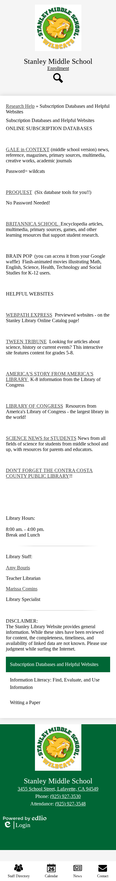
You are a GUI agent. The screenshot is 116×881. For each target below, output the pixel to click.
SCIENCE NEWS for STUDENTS (41, 438)
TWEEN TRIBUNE (26, 341)
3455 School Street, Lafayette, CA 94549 (58, 788)
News (77, 876)
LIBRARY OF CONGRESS (34, 406)
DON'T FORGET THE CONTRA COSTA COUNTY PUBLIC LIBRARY (49, 473)
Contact (102, 876)
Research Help (20, 106)
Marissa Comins (21, 588)
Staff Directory (19, 876)
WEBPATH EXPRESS (29, 315)
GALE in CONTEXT (27, 149)
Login (16, 825)
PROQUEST (19, 192)
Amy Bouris (18, 567)
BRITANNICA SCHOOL (33, 223)
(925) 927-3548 (70, 803)
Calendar (51, 876)
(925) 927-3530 (65, 796)
